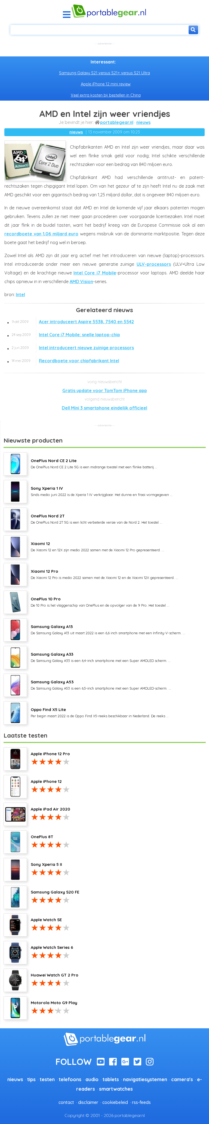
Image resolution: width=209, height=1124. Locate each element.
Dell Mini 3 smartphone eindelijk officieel (104, 408)
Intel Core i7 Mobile (94, 273)
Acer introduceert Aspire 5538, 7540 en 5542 (73, 321)
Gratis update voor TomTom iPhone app (104, 390)
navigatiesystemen (145, 1079)
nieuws (143, 122)
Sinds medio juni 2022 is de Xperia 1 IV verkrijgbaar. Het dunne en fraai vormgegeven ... (102, 491)
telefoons (70, 1079)
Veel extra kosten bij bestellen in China (106, 95)
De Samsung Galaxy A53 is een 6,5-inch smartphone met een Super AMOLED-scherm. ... (101, 684)
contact (66, 1102)
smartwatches (116, 1089)
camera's (182, 1079)
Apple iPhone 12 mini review (106, 84)
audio (92, 1079)
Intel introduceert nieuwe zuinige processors (73, 347)
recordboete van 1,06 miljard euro (41, 233)
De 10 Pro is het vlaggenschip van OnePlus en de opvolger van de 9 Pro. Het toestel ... (100, 601)
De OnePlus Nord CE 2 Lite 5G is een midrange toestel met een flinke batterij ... (94, 463)
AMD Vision (81, 281)
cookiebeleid (115, 1102)
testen (47, 1079)
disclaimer (88, 1102)
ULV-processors (154, 264)
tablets (111, 1079)
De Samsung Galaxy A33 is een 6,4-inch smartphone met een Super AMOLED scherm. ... (101, 657)
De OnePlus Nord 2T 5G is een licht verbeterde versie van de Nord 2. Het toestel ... (96, 518)
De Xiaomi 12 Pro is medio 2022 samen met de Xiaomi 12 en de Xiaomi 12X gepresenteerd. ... (104, 574)
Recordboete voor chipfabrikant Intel (65, 360)
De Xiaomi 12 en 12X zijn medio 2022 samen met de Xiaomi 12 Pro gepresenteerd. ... (97, 546)
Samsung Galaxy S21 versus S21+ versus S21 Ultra (104, 73)
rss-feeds (141, 1102)
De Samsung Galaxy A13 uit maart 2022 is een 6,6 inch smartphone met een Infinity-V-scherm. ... (108, 629)
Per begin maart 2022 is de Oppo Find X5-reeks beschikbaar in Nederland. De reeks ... (100, 712)
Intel (20, 294)
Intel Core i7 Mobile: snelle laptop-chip (66, 334)
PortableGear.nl (116, 122)
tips (31, 1079)
